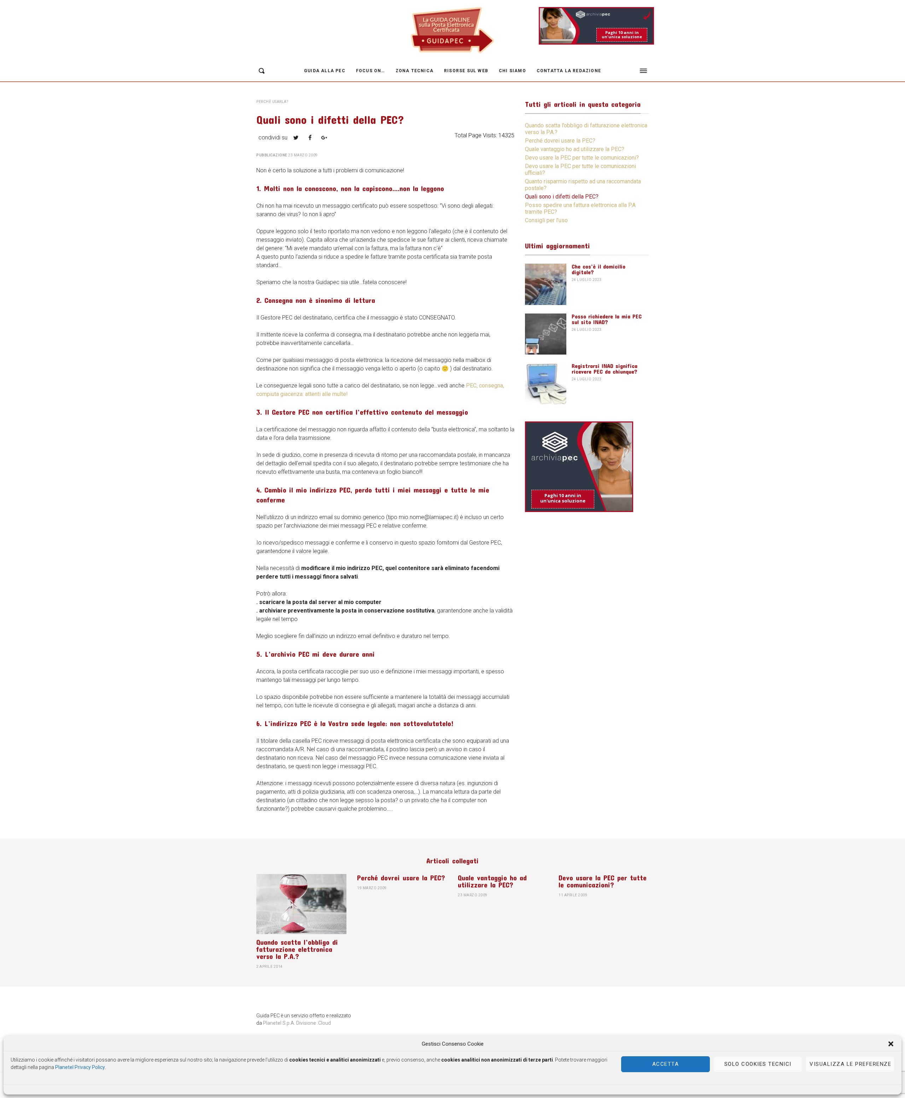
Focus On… (370, 70)
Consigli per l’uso (546, 220)
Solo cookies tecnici (758, 1064)
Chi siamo (512, 70)
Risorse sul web (466, 70)
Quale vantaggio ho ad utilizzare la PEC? (574, 149)
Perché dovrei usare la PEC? (560, 140)
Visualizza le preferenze (850, 1064)
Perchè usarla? (272, 102)
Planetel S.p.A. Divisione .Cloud (297, 1023)
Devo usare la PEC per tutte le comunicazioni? (582, 157)
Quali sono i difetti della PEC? (562, 196)
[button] (890, 1043)
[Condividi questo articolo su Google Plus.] (324, 137)
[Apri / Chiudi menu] (643, 70)
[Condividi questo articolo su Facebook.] (310, 137)
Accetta (665, 1064)
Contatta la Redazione (569, 70)
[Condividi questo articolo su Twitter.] (296, 137)
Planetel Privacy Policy (80, 1067)
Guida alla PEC (324, 70)
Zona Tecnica (414, 70)
